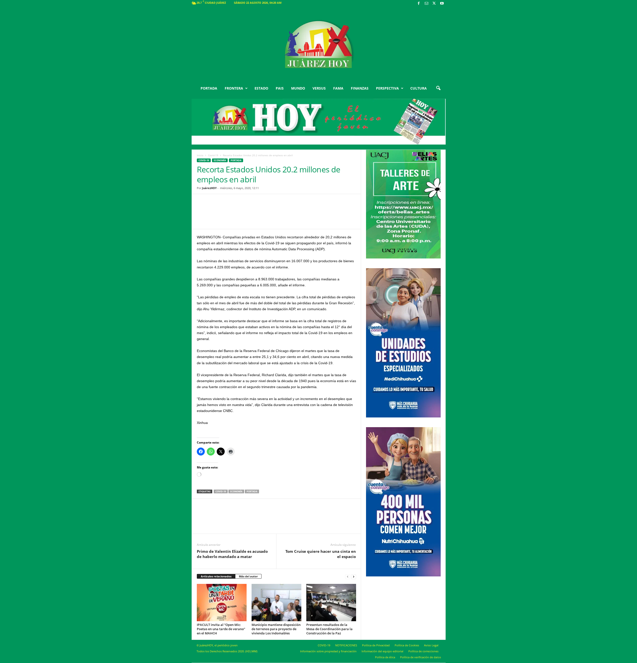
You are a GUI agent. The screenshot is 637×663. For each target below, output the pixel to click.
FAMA (338, 88)
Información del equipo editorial (382, 651)
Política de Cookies (407, 645)
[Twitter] (434, 3)
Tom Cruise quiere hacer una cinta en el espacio (320, 554)
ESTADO (261, 88)
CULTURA (418, 88)
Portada (252, 491)
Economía (220, 160)
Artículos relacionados (216, 576)
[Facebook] (419, 3)
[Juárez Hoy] (319, 44)
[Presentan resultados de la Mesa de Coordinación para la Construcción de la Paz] (331, 602)
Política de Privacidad (376, 645)
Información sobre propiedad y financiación (328, 651)
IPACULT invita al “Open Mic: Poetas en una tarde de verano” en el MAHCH (221, 628)
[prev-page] (347, 576)
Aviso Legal (431, 645)
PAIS (280, 88)
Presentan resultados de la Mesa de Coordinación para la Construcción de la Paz (329, 628)
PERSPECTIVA (387, 88)
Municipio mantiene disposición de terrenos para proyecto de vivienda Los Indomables (276, 628)
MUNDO (298, 88)
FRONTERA (234, 88)
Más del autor (248, 576)
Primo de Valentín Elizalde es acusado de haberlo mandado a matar (232, 554)
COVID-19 (324, 645)
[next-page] (353, 576)
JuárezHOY (209, 188)
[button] (438, 88)
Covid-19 (213, 155)
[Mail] (426, 3)
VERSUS (319, 88)
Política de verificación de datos (420, 657)
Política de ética (385, 657)
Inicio (200, 155)
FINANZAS (360, 88)
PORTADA (209, 88)
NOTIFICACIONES (346, 645)
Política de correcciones (423, 651)
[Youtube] (442, 3)
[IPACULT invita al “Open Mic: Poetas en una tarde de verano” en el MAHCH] (222, 602)
